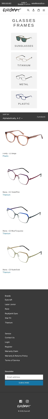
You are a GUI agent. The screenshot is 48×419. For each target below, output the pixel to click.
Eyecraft (8, 300)
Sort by (6, 114)
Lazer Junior (10, 304)
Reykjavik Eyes (11, 313)
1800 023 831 (6, 3)
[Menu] (43, 10)
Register (21, 4)
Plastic (5, 156)
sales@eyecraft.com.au (39, 3)
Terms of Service (12, 360)
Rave (7, 309)
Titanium (6, 195)
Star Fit (8, 318)
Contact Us (10, 337)
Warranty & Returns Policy (16, 356)
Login (23, 2)
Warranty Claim (11, 351)
